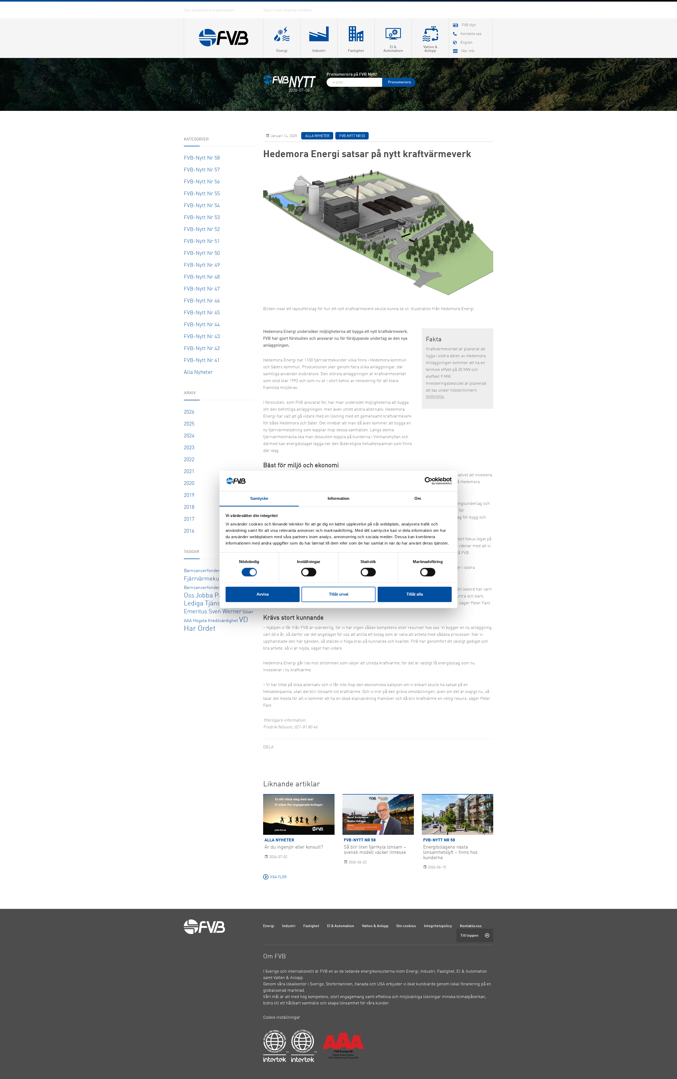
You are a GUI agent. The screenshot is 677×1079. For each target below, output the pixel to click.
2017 (189, 519)
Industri (288, 926)
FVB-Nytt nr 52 (202, 229)
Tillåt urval (338, 594)
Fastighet (311, 926)
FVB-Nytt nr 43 (202, 336)
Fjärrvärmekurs (204, 579)
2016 (189, 531)
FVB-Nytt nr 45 (202, 313)
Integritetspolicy (438, 926)
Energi (268, 926)
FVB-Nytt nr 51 (202, 241)
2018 (189, 507)
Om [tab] (417, 498)
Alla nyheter (198, 372)
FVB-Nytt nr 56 (202, 182)
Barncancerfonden (202, 571)
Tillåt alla (414, 594)
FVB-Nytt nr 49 (202, 265)
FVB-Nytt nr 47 (202, 289)
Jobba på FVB (215, 595)
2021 (189, 471)
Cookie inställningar (281, 1017)
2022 (189, 460)
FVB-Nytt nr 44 (202, 325)
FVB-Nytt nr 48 (202, 277)
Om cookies (406, 926)
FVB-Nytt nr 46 (202, 301)
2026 (189, 412)
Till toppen (469, 935)
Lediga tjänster (206, 603)
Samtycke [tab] (259, 498)
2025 (189, 424)
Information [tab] (338, 498)
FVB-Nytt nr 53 (202, 217)
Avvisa (263, 594)
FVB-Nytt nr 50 (202, 253)
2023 (189, 448)
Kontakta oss (471, 926)
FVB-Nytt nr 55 (202, 194)
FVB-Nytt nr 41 (202, 360)
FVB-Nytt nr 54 (202, 205)
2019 (189, 495)
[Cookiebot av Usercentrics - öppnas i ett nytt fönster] (428, 481)
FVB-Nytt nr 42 (202, 348)
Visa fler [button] (278, 877)
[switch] (308, 572)
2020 (189, 483)
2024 (189, 436)
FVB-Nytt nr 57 (202, 170)
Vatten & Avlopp (375, 926)
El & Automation (340, 926)
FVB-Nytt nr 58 (202, 158)
